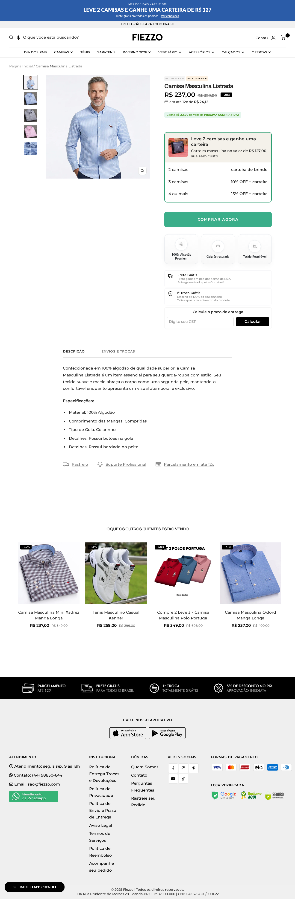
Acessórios (199, 52)
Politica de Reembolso (100, 851)
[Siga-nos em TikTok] (183, 778)
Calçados (231, 52)
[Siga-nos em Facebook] (173, 768)
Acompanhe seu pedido (101, 866)
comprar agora (218, 219)
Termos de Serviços (99, 836)
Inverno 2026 (135, 52)
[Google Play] (167, 738)
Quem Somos (145, 767)
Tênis (85, 52)
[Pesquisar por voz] (18, 37)
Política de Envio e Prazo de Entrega (102, 810)
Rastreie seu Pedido (143, 801)
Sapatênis (106, 52)
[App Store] (128, 738)
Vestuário (167, 52)
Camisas (61, 52)
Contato (139, 775)
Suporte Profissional (126, 464)
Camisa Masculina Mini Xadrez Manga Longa (48, 615)
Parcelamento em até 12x (189, 464)
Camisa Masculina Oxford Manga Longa (250, 615)
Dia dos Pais (35, 52)
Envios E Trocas (118, 351)
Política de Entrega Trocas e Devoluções (104, 774)
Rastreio (80, 464)
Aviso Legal (100, 825)
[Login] (273, 38)
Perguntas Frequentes (142, 786)
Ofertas (259, 52)
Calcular (253, 321)
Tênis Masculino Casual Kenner (116, 615)
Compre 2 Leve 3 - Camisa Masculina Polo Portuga (183, 615)
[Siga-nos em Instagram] (183, 768)
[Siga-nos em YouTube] (173, 778)
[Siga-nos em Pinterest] (193, 768)
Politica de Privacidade (101, 792)
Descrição (74, 351)
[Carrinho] (283, 37)
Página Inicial (21, 66)
